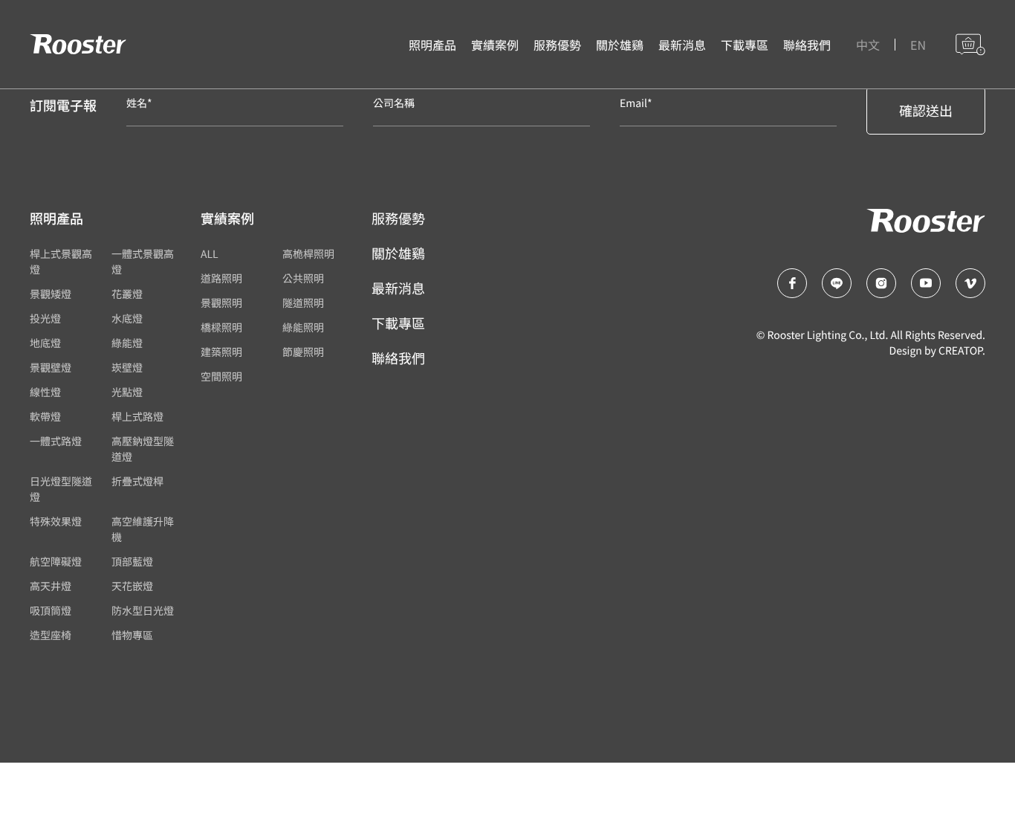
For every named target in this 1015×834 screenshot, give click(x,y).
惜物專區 (132, 635)
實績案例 (495, 45)
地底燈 (45, 343)
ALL (209, 254)
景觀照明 (221, 303)
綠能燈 (127, 343)
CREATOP (960, 350)
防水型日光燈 (142, 611)
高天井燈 (50, 586)
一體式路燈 (56, 441)
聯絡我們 (807, 45)
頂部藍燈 (132, 562)
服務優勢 (557, 45)
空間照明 (221, 376)
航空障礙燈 (56, 562)
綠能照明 (303, 327)
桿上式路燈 (137, 417)
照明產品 (432, 45)
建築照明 (221, 352)
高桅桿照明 (308, 254)
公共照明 (303, 278)
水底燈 (127, 318)
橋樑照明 (221, 327)
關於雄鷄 (619, 45)
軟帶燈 (45, 417)
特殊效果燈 (56, 521)
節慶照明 (303, 352)
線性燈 (45, 392)
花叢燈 (127, 294)
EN (918, 45)
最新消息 (682, 45)
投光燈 (45, 318)
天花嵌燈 (132, 586)
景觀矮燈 (50, 294)
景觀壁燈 (50, 368)
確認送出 (926, 110)
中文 (868, 45)
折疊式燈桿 (137, 481)
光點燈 (127, 392)
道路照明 (221, 278)
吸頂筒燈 (50, 611)
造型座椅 (50, 635)
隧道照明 (303, 303)
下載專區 (744, 45)
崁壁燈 (127, 368)
